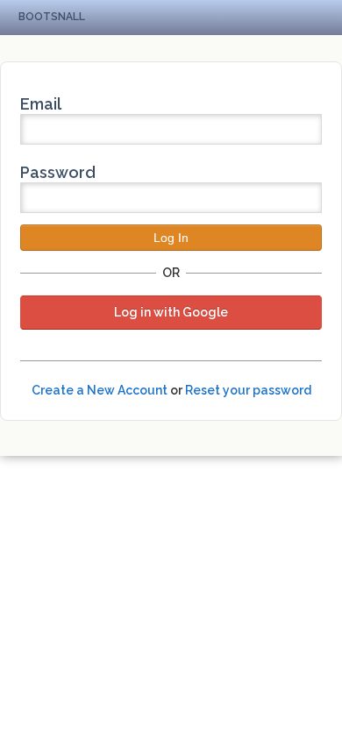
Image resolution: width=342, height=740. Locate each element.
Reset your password (248, 390)
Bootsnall (51, 17)
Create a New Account (99, 390)
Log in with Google (171, 312)
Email (40, 104)
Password (58, 172)
